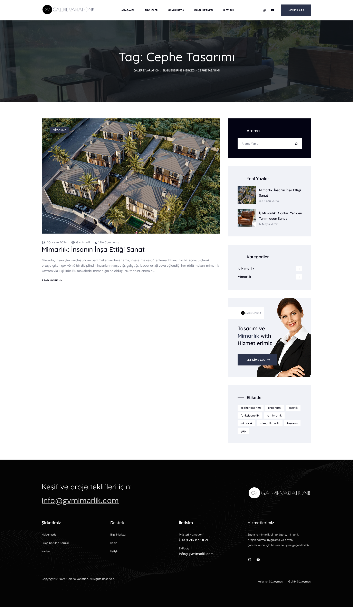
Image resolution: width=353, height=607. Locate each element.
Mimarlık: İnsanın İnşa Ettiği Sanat (93, 249)
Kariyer (46, 551)
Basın (113, 543)
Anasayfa (127, 10)
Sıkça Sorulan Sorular (55, 543)
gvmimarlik (83, 242)
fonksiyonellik (249, 415)
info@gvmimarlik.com (80, 500)
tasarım (292, 423)
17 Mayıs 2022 (268, 224)
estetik (293, 408)
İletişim (228, 10)
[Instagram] (264, 10)
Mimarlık (60, 129)
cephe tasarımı (250, 408)
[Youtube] (272, 10)
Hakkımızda (176, 10)
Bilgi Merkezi (203, 10)
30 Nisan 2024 (269, 201)
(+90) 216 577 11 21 (193, 540)
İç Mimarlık (246, 268)
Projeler (151, 10)
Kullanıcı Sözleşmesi (270, 581)
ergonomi (274, 408)
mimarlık (246, 423)
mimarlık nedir (270, 423)
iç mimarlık (274, 415)
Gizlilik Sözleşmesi (299, 581)
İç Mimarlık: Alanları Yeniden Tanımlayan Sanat (280, 216)
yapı (243, 431)
